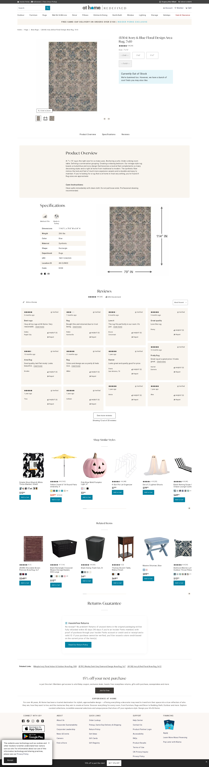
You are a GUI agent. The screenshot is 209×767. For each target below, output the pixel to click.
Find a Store (62, 743)
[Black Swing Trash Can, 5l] (82, 572)
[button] (104, 7)
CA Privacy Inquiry (140, 752)
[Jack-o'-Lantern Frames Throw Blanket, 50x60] (36, 488)
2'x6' (125, 55)
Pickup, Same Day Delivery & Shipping (105, 725)
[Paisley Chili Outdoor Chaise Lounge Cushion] (185, 491)
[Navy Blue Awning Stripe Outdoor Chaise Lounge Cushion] (183, 491)
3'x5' (138, 55)
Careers (60, 738)
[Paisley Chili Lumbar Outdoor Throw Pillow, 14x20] (185, 574)
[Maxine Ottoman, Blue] (144, 570)
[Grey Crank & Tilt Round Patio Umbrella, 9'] (54, 491)
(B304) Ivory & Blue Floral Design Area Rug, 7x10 (145, 39)
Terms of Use (138, 747)
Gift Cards (93, 738)
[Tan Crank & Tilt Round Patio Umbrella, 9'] (64, 491)
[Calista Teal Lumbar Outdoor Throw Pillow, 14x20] (180, 574)
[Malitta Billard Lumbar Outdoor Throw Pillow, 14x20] (183, 574)
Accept (10, 760)
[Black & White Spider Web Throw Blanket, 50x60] (26, 488)
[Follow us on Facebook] (23, 721)
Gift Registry (94, 743)
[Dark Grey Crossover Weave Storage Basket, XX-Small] (62, 576)
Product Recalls (139, 743)
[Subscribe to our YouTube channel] (42, 721)
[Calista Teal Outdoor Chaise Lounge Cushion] (188, 491)
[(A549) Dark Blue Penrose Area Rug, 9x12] (26, 574)
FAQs (135, 738)
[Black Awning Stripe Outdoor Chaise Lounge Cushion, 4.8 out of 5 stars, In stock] (188, 465)
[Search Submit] (47, 8)
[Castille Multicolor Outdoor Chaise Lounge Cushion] (177, 491)
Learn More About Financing (175, 737)
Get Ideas (93, 734)
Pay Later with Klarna (172, 742)
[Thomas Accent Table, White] (116, 574)
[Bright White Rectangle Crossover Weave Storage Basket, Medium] (54, 576)
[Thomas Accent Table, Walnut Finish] (113, 574)
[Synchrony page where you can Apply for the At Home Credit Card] (169, 724)
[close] (48, 743)
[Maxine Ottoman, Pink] (146, 570)
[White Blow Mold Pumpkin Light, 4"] (85, 488)
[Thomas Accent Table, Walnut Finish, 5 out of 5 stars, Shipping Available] (126, 549)
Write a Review (31, 302)
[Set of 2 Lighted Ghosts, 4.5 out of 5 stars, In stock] (157, 465)
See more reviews (104, 415)
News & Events (63, 734)
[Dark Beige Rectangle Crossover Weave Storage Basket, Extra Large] (57, 576)
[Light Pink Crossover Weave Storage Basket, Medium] (64, 576)
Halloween (37, 2)
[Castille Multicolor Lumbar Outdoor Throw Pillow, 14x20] (177, 574)
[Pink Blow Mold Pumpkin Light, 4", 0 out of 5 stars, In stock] (95, 465)
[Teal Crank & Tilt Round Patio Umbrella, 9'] (57, 491)
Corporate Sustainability (67, 725)
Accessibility (138, 734)
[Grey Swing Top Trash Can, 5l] (85, 572)
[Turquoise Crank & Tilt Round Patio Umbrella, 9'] (62, 491)
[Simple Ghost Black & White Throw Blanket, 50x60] (20, 488)
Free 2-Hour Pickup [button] (50, 2)
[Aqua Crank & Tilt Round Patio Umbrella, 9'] (59, 491)
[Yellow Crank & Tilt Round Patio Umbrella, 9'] (51, 491)
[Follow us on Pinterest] (37, 721)
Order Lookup (95, 720)
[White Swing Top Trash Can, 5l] (90, 572)
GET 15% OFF (114, 763)
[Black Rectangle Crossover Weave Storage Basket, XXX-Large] (51, 576)
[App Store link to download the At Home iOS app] (33, 728)
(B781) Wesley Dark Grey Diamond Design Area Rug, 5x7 (102, 666)
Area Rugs (35, 30)
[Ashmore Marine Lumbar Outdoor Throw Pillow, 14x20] (175, 574)
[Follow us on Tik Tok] (28, 721)
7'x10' (125, 64)
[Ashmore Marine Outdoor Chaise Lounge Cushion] (180, 491)
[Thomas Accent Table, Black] (118, 574)
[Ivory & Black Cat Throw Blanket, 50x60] (31, 488)
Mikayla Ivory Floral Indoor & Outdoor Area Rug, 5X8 (55, 666)
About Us (60, 720)
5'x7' (152, 55)
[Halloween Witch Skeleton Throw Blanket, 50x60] (23, 488)
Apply (165, 733)
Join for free (105, 690)
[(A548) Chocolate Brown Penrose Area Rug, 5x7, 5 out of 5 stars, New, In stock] (33, 549)
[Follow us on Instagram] (32, 721)
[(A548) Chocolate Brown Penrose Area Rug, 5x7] (20, 574)
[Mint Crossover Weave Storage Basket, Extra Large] (59, 576)
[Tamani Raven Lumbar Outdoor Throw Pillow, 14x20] (188, 574)
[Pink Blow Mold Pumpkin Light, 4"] (82, 488)
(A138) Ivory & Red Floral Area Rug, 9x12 (144, 666)
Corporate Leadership (66, 729)
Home (19, 30)
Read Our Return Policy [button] (78, 645)
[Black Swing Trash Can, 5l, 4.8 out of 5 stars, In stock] (95, 549)
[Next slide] (189, 508)
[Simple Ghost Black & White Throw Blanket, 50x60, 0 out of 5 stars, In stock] (33, 465)
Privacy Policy (139, 756)
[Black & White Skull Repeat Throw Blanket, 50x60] (34, 488)
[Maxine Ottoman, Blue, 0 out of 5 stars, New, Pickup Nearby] (157, 549)
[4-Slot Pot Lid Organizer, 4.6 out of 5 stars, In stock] (126, 465)
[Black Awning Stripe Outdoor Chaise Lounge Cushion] (175, 491)
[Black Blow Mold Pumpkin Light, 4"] (87, 488)
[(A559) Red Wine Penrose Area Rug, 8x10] (23, 574)
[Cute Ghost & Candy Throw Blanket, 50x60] (28, 488)
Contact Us (137, 725)
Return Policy (94, 729)
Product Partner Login (142, 729)
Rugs (26, 30)
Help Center (138, 720)
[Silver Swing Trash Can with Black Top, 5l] (87, 572)
